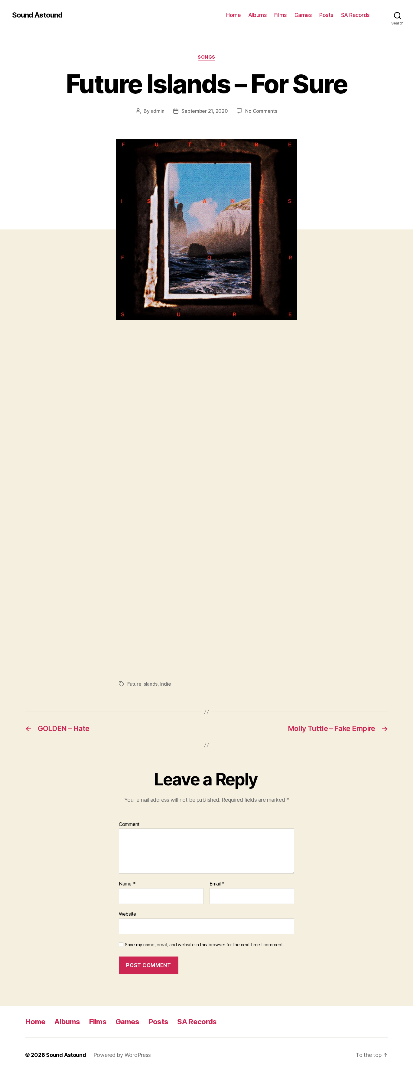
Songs (206, 57)
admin (157, 111)
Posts (326, 15)
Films (280, 15)
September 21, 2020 (204, 111)
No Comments (261, 111)
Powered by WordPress (122, 1055)
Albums (257, 15)
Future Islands (142, 684)
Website (127, 914)
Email (217, 884)
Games (303, 15)
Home (233, 15)
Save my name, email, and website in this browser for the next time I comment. (204, 944)
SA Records (355, 15)
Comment (129, 824)
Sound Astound (37, 15)
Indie (165, 684)
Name (127, 884)
